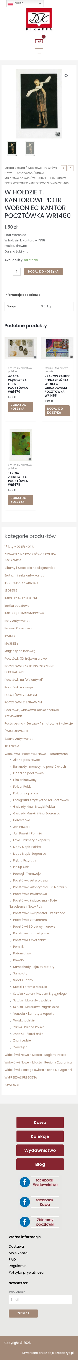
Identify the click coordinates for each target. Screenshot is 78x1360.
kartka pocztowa (17, 606)
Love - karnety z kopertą (31, 840)
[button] (66, 76)
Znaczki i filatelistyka (28, 1034)
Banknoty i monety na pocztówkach (39, 767)
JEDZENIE (11, 590)
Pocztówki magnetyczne (31, 933)
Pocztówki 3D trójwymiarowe (26, 659)
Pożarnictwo (22, 953)
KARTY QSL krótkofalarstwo (24, 613)
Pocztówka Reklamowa (30, 894)
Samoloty (20, 973)
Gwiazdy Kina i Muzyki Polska (34, 807)
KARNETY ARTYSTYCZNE (21, 598)
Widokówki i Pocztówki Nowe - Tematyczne (36, 754)
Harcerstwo (21, 820)
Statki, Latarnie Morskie (30, 987)
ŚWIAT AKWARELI (16, 731)
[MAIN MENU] (39, 52)
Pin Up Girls (21, 867)
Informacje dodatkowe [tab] (22, 295)
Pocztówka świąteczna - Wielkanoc (39, 913)
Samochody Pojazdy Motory (33, 967)
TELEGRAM (12, 746)
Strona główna (15, 168)
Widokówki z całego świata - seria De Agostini (38, 1070)
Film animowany (25, 780)
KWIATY (10, 636)
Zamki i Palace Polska (28, 1027)
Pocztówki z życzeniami (30, 940)
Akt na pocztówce (26, 760)
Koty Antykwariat (17, 621)
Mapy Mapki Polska (27, 847)
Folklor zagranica (25, 793)
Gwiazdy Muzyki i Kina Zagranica (36, 813)
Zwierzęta (20, 1047)
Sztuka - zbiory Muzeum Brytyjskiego (40, 994)
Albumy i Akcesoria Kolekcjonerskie (30, 568)
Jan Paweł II (21, 827)
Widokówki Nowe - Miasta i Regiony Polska (35, 1055)
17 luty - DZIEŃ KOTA (19, 547)
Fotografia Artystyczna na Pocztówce (41, 800)
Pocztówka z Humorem (30, 920)
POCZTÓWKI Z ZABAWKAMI (23, 702)
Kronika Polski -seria (19, 628)
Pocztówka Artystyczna (30, 880)
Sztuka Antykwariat (19, 739)
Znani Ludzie (22, 1040)
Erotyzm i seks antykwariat (24, 575)
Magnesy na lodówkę (20, 651)
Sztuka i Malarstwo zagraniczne (36, 1007)
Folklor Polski (22, 787)
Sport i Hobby (23, 980)
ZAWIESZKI (12, 1085)
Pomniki (18, 947)
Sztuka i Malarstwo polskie (32, 1000)
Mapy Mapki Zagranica (29, 854)
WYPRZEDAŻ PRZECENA (21, 1077)
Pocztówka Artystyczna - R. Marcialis (40, 887)
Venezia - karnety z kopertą (33, 1014)
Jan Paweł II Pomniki (27, 833)
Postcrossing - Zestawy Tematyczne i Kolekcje (39, 723)
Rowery (18, 960)
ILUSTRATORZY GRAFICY (21, 583)
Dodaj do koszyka (43, 272)
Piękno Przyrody (24, 860)
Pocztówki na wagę (19, 687)
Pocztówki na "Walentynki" (24, 680)
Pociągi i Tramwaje (27, 874)
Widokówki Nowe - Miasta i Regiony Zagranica (38, 1062)
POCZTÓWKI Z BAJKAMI (21, 695)
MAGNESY (11, 644)
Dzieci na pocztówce (28, 773)
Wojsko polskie (24, 1020)
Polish (18, 3)
